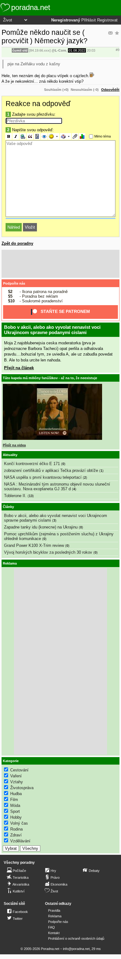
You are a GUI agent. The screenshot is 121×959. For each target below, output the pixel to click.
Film (14, 799)
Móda (15, 805)
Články (8, 507)
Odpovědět (110, 89)
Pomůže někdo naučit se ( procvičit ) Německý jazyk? (44, 36)
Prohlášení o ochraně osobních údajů (76, 938)
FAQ (51, 927)
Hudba (16, 793)
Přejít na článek (19, 367)
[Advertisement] (60, 264)
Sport (15, 811)
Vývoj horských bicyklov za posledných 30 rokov (48, 552)
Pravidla (54, 910)
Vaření (16, 776)
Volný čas (19, 823)
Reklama (54, 916)
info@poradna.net (76, 949)
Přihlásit (88, 20)
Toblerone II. (15, 495)
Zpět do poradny (17, 243)
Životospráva (22, 787)
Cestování (19, 770)
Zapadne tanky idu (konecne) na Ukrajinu (41, 527)
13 (31, 496)
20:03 (91, 50)
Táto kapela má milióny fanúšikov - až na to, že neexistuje (50, 378)
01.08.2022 (77, 50)
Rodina (16, 829)
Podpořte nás (14, 283)
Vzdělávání (20, 841)
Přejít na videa (14, 445)
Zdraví (16, 835)
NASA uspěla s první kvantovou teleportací (43, 477)
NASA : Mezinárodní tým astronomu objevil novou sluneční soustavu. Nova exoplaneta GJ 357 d (57, 486)
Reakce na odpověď (38, 104)
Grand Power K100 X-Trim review (34, 545)
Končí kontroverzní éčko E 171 (32, 463)
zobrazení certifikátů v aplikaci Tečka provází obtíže (51, 470)
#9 (117, 50)
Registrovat (107, 20)
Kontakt (54, 933)
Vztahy (16, 782)
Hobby (16, 817)
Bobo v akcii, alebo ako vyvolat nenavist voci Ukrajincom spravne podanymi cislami (52, 329)
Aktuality (10, 455)
